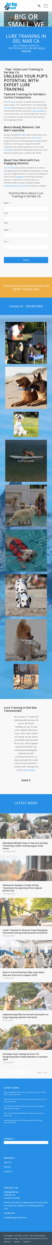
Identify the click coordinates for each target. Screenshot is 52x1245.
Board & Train (26, 425)
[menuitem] (37, 5)
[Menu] (44, 5)
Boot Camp (26, 677)
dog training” (29, 770)
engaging (19, 176)
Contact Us (8, 1171)
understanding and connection (17, 186)
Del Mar (22, 135)
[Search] (37, 5)
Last (6, 223)
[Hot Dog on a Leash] (21, 5)
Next (42, 719)
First (6, 213)
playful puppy (39, 111)
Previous (10, 719)
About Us (8, 1162)
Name (7, 203)
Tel (6, 241)
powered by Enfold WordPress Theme (33, 1238)
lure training (9, 108)
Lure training (9, 167)
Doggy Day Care (26, 388)
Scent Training (26, 596)
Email (7, 230)
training (7, 150)
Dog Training (26, 344)
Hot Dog (9, 102)
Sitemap (7, 1167)
